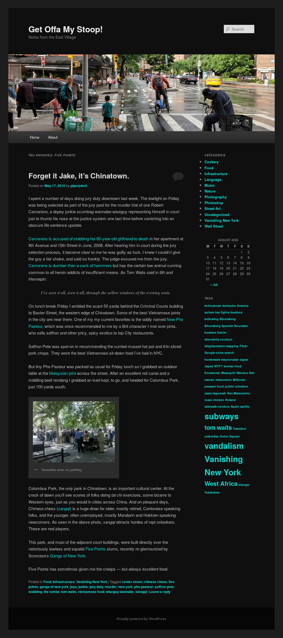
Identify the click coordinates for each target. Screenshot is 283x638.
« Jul (214, 284)
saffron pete (164, 586)
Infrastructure (64, 581)
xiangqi (141, 591)
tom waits (68, 591)
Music (210, 185)
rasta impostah (215, 393)
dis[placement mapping (222, 346)
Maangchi (228, 373)
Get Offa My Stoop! (65, 29)
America (242, 306)
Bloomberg (228, 319)
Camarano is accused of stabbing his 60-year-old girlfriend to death (89, 238)
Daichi (221, 332)
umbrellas (212, 436)
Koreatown (212, 373)
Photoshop (214, 202)
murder (111, 586)
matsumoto (224, 380)
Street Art (213, 208)
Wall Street (214, 226)
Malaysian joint (63, 373)
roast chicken (214, 400)
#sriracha (229, 306)
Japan (244, 359)
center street (132, 581)
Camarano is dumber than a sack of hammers (70, 265)
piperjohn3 (78, 185)
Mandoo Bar (245, 373)
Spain (235, 406)
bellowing (212, 319)
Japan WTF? (214, 366)
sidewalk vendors (217, 406)
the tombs (51, 591)
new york (125, 586)
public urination (236, 386)
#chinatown (213, 306)
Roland (230, 400)
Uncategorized (217, 214)
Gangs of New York (67, 555)
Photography (216, 196)
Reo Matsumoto (238, 393)
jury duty (96, 586)
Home (34, 137)
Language (213, 179)
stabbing (35, 591)
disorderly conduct (218, 339)
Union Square (230, 436)
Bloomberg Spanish (219, 326)
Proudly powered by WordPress (141, 618)
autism (209, 312)
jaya (73, 586)
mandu (209, 380)
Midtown (239, 380)
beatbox (236, 312)
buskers (210, 332)
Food (47, 581)
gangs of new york (54, 586)
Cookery (212, 161)
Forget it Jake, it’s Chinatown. (78, 175)
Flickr (244, 346)
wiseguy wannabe (120, 591)
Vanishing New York (91, 581)
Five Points (96, 549)
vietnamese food (91, 591)
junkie (83, 586)
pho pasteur (143, 586)
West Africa (221, 483)
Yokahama (212, 492)
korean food (233, 366)
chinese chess (155, 581)
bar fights (222, 312)
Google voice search (219, 352)
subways (222, 416)
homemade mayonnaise (222, 359)
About (52, 137)
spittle (244, 406)
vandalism (224, 445)
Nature (210, 191)
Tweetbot (239, 428)
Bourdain (241, 326)
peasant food (214, 386)
